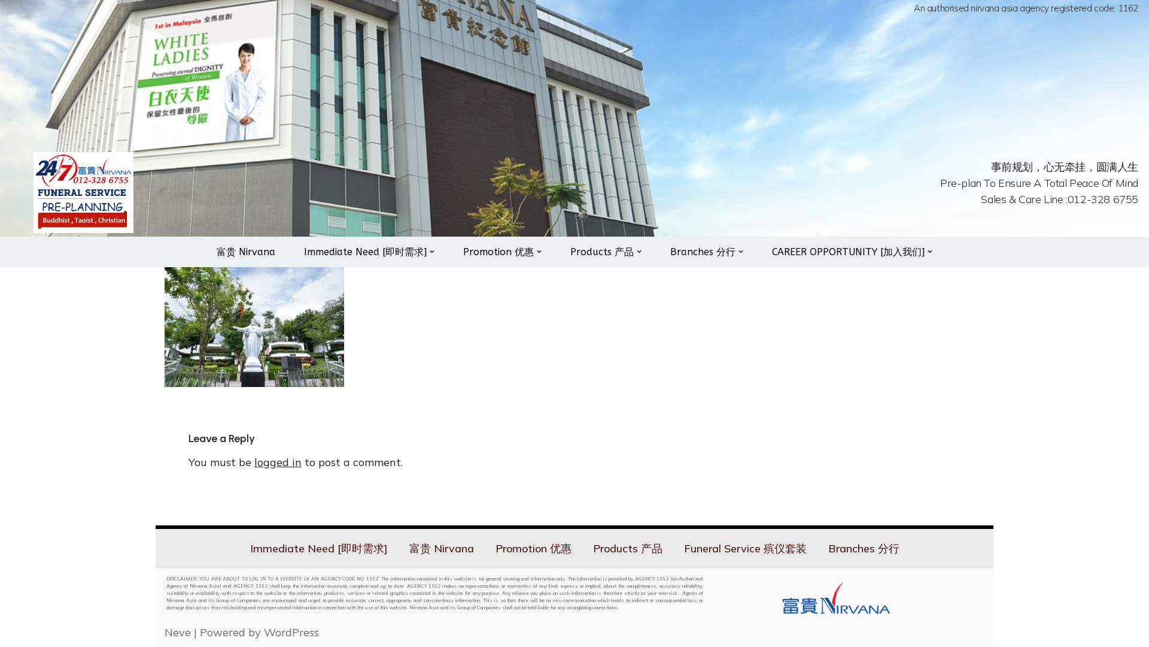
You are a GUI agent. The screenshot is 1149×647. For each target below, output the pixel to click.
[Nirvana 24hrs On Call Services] (83, 192)
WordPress (291, 632)
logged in (278, 462)
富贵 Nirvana (246, 252)
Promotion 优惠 (534, 548)
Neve (178, 632)
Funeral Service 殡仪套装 (745, 548)
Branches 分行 (863, 548)
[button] (432, 251)
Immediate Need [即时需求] (319, 548)
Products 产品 (627, 548)
